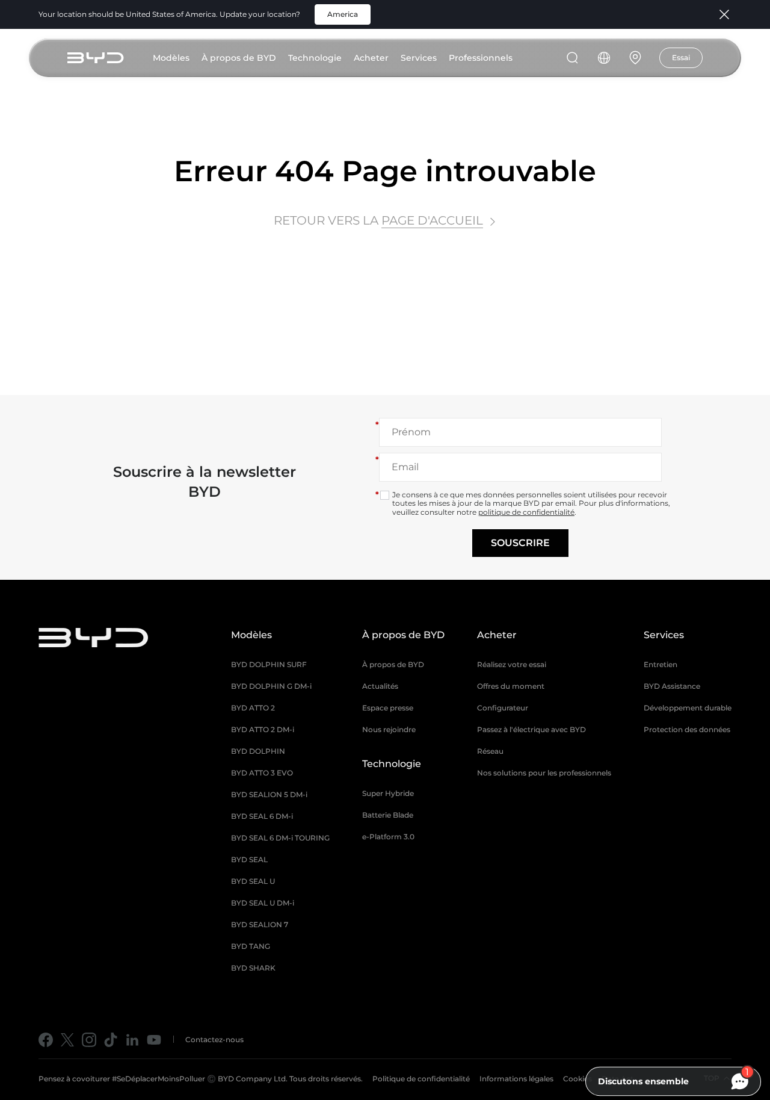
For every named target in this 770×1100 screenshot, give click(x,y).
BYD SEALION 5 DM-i (269, 794)
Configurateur (502, 707)
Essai (681, 57)
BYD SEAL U (253, 881)
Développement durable (688, 707)
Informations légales (516, 1078)
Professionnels (481, 57)
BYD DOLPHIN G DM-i (271, 686)
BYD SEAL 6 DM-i (262, 816)
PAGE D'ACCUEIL (432, 220)
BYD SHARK (253, 967)
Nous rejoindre (389, 729)
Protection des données (687, 729)
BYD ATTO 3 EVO (262, 772)
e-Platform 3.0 (388, 836)
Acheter (371, 57)
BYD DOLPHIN (258, 751)
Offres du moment (510, 686)
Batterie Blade (387, 814)
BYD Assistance (672, 686)
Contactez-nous (214, 1039)
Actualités (380, 686)
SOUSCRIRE (520, 542)
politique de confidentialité (526, 512)
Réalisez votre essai (511, 664)
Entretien (660, 664)
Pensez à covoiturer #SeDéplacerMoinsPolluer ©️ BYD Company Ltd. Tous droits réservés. (200, 1078)
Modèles (171, 57)
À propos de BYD (239, 57)
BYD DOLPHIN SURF (269, 664)
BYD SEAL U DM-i (262, 902)
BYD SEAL (249, 859)
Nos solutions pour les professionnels (544, 772)
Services (419, 57)
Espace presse (387, 707)
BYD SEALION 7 (259, 924)
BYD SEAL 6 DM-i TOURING (280, 837)
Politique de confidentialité (421, 1078)
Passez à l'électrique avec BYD (531, 729)
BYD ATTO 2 (253, 707)
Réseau (490, 751)
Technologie (315, 57)
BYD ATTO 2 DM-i (262, 729)
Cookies (577, 1078)
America (342, 14)
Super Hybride (388, 793)
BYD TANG (250, 946)
